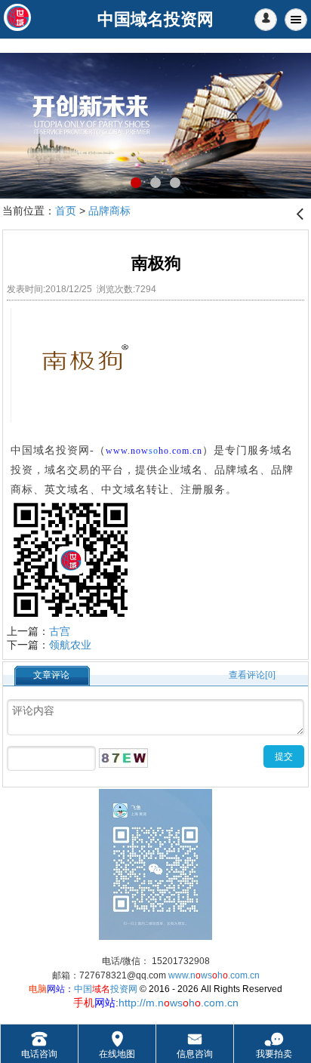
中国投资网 (105, 989)
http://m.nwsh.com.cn (179, 1003)
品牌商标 (109, 211)
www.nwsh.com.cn (214, 975)
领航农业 (70, 645)
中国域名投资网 (50, 450)
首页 (65, 211)
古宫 (59, 631)
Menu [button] (296, 19)
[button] (265, 19)
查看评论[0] (252, 675)
